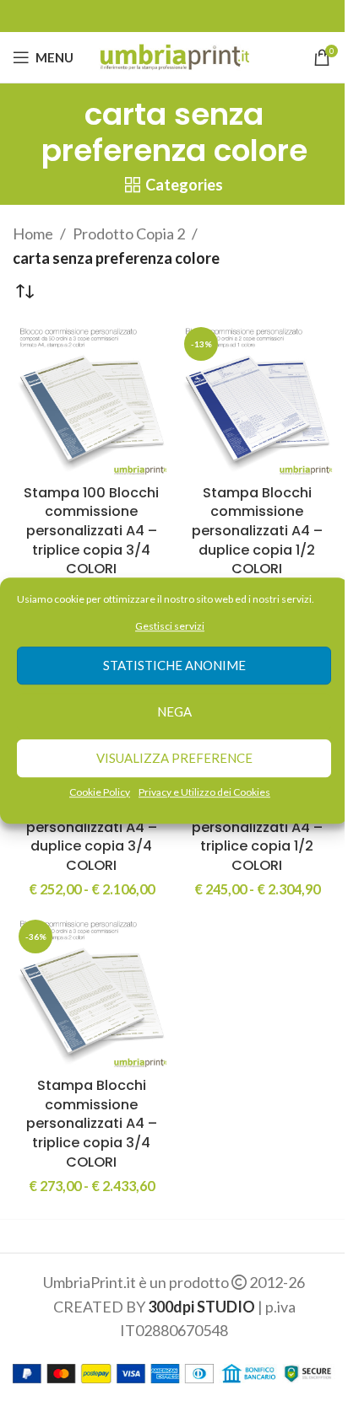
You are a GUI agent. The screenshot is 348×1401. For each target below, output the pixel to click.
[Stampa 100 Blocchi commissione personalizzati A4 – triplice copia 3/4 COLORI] (91, 399)
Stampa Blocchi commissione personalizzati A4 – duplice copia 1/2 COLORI (257, 531)
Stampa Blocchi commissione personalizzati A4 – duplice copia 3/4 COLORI (91, 827)
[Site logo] (174, 55)
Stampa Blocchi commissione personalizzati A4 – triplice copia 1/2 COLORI (257, 827)
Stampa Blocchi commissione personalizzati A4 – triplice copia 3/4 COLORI (91, 1124)
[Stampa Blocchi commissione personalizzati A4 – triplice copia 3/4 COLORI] (91, 992)
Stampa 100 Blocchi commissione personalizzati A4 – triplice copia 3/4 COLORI (91, 531)
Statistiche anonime (174, 666)
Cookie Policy (99, 792)
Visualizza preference (174, 758)
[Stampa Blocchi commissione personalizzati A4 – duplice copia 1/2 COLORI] (256, 399)
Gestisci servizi (169, 626)
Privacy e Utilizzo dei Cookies (204, 792)
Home (33, 233)
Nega (174, 712)
